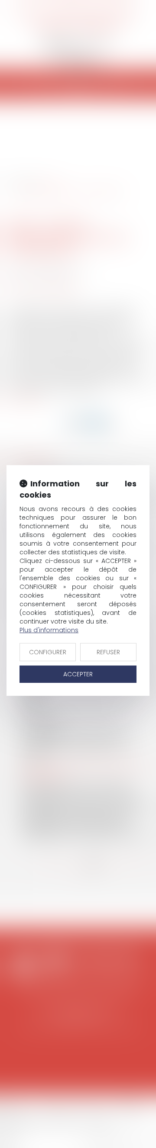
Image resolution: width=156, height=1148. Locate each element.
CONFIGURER (47, 652)
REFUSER (108, 652)
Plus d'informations (49, 630)
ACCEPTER (78, 674)
